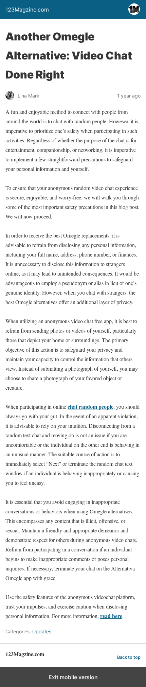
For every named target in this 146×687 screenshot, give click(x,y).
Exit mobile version (73, 677)
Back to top (129, 657)
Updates (41, 631)
